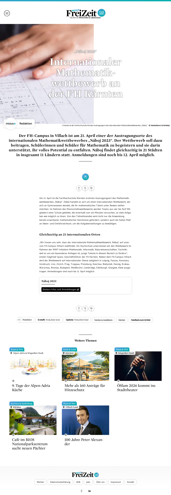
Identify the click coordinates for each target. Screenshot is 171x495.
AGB (78, 482)
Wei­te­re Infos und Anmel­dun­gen (59, 289)
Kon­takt (130, 482)
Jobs (88, 482)
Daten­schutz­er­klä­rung (60, 482)
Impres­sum (116, 482)
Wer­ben (40, 482)
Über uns (100, 482)
